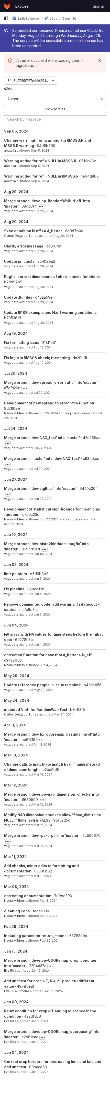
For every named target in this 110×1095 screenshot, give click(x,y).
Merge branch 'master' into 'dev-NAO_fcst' (42, 458)
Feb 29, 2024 (50, 940)
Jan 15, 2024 (40, 970)
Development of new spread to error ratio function (49, 403)
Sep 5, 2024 (40, 150)
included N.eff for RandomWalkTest (35, 709)
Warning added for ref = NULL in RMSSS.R (41, 176)
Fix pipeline (14, 589)
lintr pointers (15, 574)
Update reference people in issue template (42, 685)
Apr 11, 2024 (42, 744)
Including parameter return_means (35, 935)
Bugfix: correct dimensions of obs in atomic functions (52, 276)
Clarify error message (23, 246)
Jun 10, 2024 (43, 554)
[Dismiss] (100, 60)
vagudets (11, 211)
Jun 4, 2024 (42, 644)
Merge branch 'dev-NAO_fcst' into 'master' (42, 437)
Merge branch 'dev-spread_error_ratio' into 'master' (51, 382)
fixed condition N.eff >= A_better (33, 231)
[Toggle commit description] (41, 206)
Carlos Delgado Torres (21, 236)
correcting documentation (27, 896)
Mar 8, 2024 (49, 900)
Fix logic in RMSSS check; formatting (37, 358)
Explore (22, 6)
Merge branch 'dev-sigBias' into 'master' (40, 488)
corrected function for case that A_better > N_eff (48, 655)
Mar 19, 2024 (43, 774)
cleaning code (17, 911)
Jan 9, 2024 (40, 1021)
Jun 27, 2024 (43, 499)
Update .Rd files (18, 297)
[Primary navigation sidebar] (6, 18)
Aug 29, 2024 (43, 211)
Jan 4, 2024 (40, 1072)
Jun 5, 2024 (42, 578)
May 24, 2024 (63, 714)
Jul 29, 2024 (43, 393)
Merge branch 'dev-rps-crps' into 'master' (42, 835)
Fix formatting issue (21, 342)
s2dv (8, 88)
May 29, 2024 (44, 690)
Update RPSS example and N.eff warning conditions (50, 312)
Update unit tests (19, 261)
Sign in (98, 6)
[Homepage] (7, 6)
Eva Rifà (10, 970)
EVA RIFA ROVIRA (16, 991)
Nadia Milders (14, 413)
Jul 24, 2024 (43, 448)
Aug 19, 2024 (43, 347)
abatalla (10, 150)
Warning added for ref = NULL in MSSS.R (40, 161)
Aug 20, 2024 (63, 236)
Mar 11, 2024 (43, 876)
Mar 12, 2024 (43, 804)
